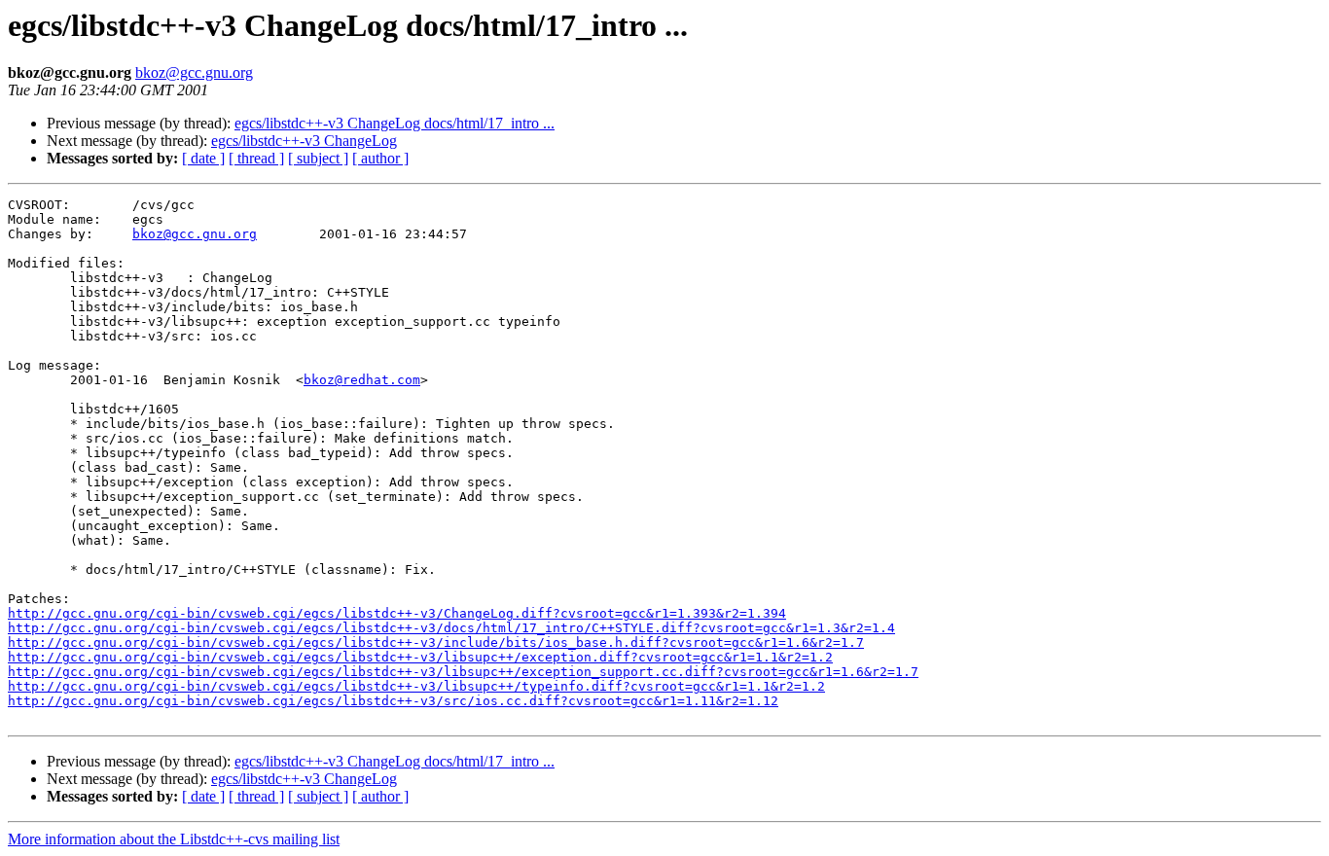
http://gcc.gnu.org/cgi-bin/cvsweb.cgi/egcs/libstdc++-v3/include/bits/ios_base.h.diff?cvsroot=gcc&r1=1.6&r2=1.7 (436, 642)
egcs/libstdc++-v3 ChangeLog (304, 140)
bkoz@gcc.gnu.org (194, 72)
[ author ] (380, 158)
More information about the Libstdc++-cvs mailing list (174, 839)
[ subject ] (318, 158)
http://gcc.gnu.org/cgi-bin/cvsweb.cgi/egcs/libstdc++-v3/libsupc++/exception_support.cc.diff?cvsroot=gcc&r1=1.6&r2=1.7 (463, 671)
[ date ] (203, 158)
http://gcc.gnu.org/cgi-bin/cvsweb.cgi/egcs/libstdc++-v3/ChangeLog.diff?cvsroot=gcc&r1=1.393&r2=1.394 (397, 613)
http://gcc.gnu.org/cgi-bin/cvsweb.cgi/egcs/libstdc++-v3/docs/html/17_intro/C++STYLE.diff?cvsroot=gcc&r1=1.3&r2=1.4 (451, 628)
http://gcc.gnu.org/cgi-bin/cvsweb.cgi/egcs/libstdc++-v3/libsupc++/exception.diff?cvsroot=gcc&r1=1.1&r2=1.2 (420, 657)
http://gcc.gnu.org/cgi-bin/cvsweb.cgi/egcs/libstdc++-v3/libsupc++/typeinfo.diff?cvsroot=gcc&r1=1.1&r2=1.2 (416, 686)
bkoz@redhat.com (362, 380)
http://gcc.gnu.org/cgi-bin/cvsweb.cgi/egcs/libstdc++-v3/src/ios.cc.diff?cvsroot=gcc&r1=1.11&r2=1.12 (393, 701)
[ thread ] (256, 158)
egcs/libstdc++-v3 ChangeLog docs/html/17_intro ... (394, 123)
